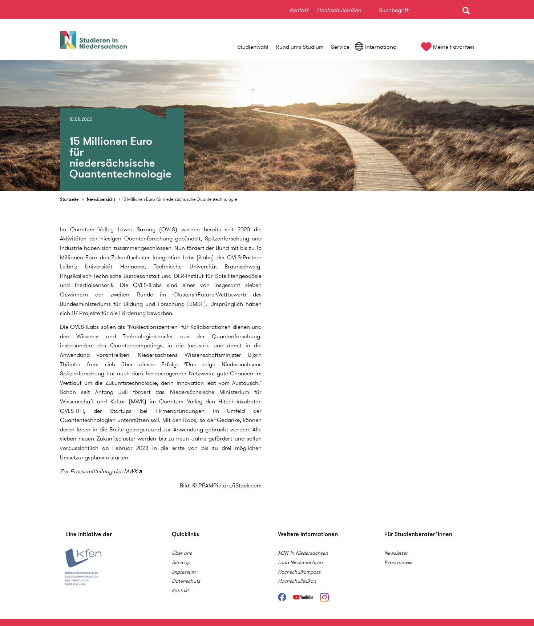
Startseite (69, 199)
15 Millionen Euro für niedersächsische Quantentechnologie (179, 199)
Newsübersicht (101, 199)
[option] (267, 125)
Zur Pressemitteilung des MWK (98, 471)
